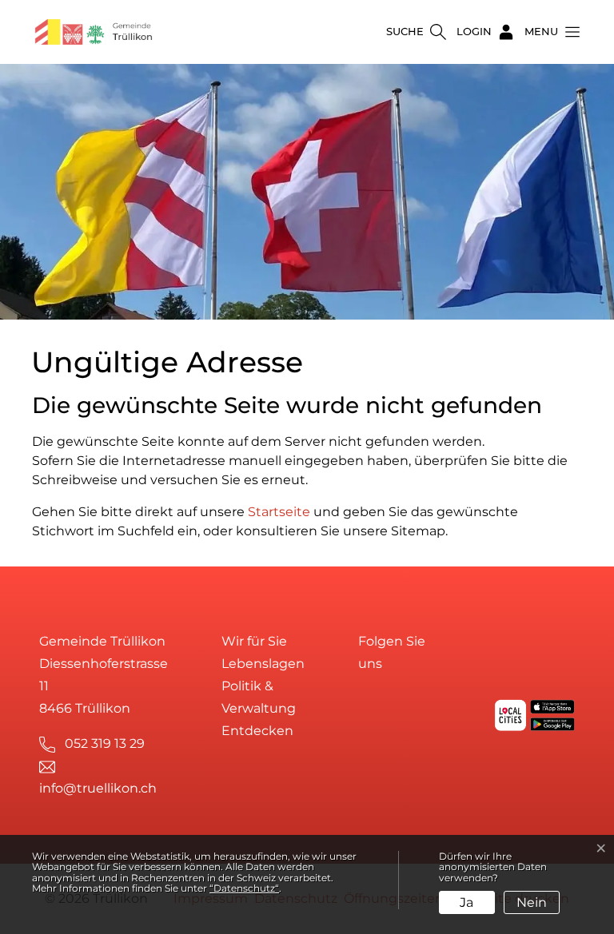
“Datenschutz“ (244, 888)
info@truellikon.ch (98, 788)
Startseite (279, 511)
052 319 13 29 (105, 743)
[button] (547, 32)
